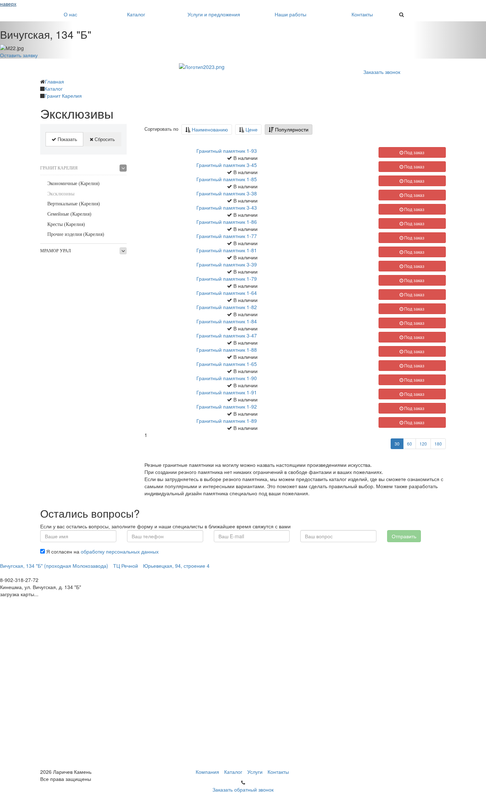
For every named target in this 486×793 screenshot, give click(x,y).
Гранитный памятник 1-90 (226, 378)
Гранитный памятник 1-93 (226, 150)
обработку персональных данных (120, 551)
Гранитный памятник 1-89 (226, 420)
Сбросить (104, 139)
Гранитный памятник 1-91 (226, 392)
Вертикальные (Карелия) (73, 203)
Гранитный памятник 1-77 (226, 235)
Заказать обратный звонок (243, 789)
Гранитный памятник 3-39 (226, 264)
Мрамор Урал (55, 250)
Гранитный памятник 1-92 (226, 406)
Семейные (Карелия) (69, 214)
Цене (251, 129)
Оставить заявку (19, 55)
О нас (70, 14)
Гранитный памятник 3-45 (226, 164)
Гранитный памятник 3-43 (226, 207)
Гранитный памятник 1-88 (226, 349)
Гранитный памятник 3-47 (226, 335)
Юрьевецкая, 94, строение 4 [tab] (176, 565)
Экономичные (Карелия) (73, 183)
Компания (207, 771)
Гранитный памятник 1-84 (226, 321)
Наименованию (209, 129)
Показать (66, 139)
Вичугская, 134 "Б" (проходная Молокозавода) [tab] (54, 565)
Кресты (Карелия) (66, 224)
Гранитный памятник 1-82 (226, 307)
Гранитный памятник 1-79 (226, 278)
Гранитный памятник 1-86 (226, 221)
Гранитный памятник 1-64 (226, 292)
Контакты (362, 14)
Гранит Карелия (59, 168)
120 (423, 444)
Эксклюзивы (60, 193)
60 (409, 444)
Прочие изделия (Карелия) (75, 234)
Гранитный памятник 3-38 (226, 193)
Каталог (136, 14)
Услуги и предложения (213, 14)
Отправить (404, 536)
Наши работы (290, 14)
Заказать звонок (381, 71)
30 (397, 444)
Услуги (255, 771)
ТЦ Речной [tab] (125, 565)
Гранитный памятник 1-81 (226, 250)
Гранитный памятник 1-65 (226, 363)
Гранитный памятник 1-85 (226, 179)
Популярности (291, 129)
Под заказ (413, 152)
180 (438, 444)
